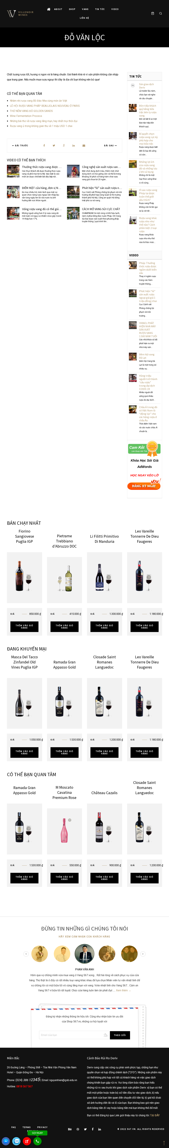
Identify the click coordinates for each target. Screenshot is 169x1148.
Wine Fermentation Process (26, 116)
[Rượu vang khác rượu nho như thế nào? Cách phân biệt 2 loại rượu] (133, 220)
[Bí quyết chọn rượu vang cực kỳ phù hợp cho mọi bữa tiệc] (133, 135)
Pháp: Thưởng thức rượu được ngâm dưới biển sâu (148, 268)
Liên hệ (84, 18)
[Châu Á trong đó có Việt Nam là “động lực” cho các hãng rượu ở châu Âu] (133, 409)
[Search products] (159, 13)
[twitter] (54, 145)
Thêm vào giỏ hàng (24, 626)
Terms (27, 1127)
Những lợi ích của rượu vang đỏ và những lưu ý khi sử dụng (148, 166)
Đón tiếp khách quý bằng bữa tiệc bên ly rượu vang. (147, 110)
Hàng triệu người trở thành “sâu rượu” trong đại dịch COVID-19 (148, 382)
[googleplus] (64, 145)
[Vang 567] (20, 13)
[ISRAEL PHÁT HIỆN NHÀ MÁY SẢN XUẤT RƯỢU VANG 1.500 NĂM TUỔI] (133, 325)
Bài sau (109, 145)
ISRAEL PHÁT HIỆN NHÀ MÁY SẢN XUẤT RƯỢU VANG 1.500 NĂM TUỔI (148, 329)
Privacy (42, 1127)
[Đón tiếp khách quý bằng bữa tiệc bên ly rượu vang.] (133, 107)
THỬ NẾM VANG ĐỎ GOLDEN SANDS (31, 111)
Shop (72, 9)
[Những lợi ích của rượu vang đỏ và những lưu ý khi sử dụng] (133, 163)
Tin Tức (100, 9)
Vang (85, 9)
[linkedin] (73, 145)
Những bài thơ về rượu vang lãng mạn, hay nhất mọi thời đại (43, 121)
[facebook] (44, 145)
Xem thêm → (123, 990)
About (58, 9)
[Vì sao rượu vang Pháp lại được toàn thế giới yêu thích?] (133, 192)
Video (115, 9)
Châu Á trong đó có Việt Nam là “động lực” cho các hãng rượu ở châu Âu (148, 413)
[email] (84, 145)
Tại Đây (155, 1115)
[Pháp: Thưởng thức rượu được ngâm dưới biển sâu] (133, 265)
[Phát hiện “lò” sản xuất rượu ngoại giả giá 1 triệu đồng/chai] (133, 293)
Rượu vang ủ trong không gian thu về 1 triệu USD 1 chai (41, 126)
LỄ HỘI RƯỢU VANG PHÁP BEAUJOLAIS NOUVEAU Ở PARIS (45, 105)
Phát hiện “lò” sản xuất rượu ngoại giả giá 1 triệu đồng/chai (148, 296)
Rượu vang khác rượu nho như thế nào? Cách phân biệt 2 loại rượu (148, 224)
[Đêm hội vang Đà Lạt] (133, 356)
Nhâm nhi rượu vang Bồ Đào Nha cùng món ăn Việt (38, 100)
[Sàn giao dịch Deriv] (133, 85)
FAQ (13, 1127)
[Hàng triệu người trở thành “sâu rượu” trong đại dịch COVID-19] (133, 377)
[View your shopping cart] (153, 13)
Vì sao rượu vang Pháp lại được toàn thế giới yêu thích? (148, 194)
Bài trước (21, 145)
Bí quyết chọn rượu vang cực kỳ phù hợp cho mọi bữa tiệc (148, 138)
